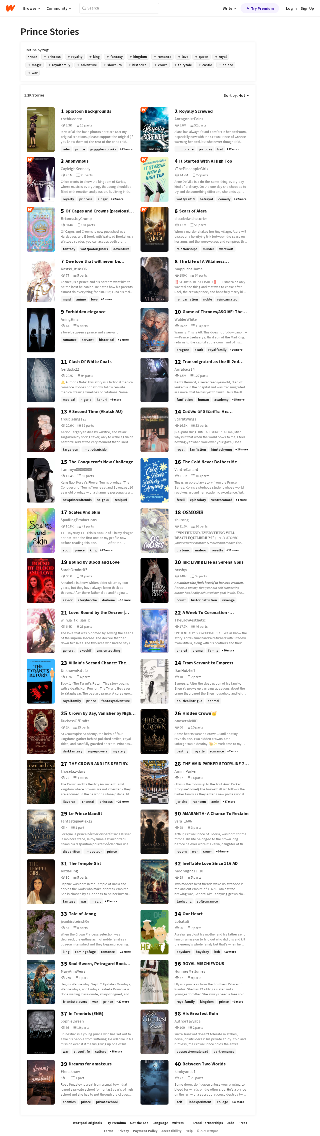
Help (189, 1131)
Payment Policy (145, 1131)
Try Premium (262, 8)
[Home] (10, 8)
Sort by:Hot (234, 95)
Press (242, 1123)
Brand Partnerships (207, 1123)
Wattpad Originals (87, 1123)
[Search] (84, 8)
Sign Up (307, 8)
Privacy (123, 1131)
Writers (178, 1123)
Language (160, 1123)
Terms (109, 1131)
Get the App (139, 1123)
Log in (291, 8)
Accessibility (172, 1131)
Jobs (230, 1123)
